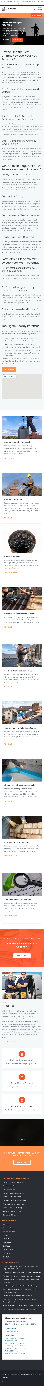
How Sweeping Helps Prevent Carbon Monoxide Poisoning (22, 1305)
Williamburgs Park (9, 1231)
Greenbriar (6, 1253)
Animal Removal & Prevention (12, 1211)
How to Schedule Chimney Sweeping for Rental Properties (22, 1272)
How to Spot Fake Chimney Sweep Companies (18, 1296)
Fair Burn (6, 1235)
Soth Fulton (7, 1257)
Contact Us (21, 4)
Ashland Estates (8, 1228)
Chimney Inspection (9, 1186)
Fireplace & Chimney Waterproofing (14, 1204)
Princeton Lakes (8, 1250)
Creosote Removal (9, 1189)
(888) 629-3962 (37, 9)
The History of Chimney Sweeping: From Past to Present (21, 1276)
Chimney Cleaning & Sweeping (13, 1182)
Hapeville (6, 1239)
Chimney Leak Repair (10, 1215)
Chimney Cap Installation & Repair (14, 1193)
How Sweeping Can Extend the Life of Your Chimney (20, 1286)
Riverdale (6, 1224)
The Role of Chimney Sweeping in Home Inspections (20, 1309)
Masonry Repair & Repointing (12, 1208)
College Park (7, 1242)
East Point (6, 1246)
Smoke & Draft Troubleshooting (13, 1197)
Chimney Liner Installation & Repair (14, 1200)
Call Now (6, 40)
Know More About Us (9, 1042)
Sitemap (5, 1377)
